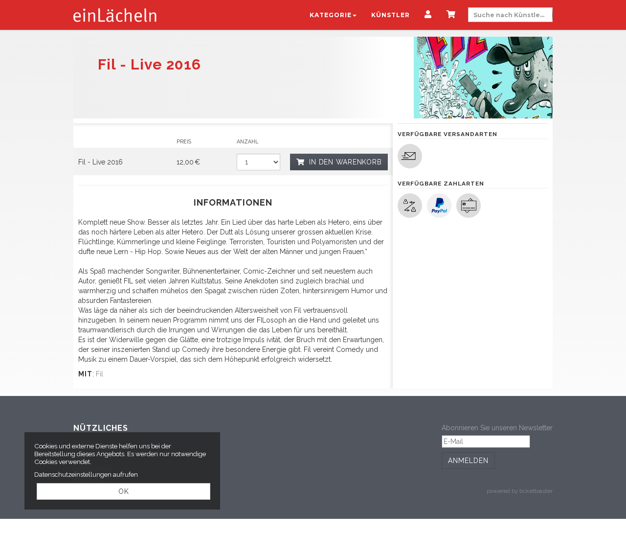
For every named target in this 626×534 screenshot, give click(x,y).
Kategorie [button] (331, 15)
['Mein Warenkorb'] (451, 15)
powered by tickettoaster (520, 491)
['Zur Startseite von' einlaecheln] (114, 14)
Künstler (390, 15)
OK (123, 491)
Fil (99, 374)
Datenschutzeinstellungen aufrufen (86, 474)
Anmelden (468, 460)
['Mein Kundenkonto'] (428, 15)
